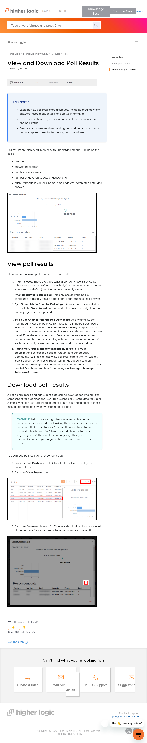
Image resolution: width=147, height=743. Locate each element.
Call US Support (95, 685)
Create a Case (123, 11)
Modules (55, 53)
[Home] (33, 12)
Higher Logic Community (35, 53)
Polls (66, 53)
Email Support (61, 685)
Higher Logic (13, 53)
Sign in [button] (139, 11)
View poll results (121, 63)
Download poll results (124, 69)
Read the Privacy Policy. (69, 733)
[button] (13, 627)
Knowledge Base (96, 11)
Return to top (15, 642)
